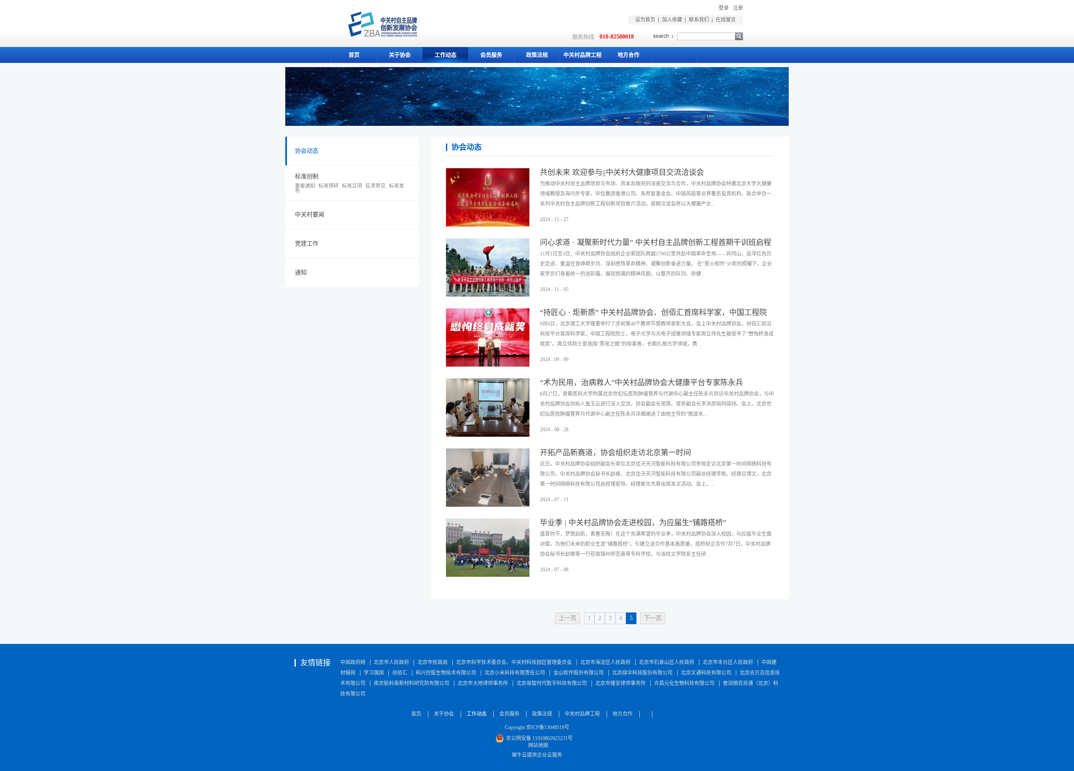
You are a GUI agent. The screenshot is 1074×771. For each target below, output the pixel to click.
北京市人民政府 (391, 662)
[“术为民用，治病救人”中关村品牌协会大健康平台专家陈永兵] (487, 383)
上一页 (567, 618)
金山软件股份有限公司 (578, 673)
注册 (738, 8)
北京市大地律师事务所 (483, 683)
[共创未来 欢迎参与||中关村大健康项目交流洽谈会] (487, 173)
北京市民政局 (432, 662)
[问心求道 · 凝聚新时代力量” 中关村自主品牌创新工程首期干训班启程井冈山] (487, 243)
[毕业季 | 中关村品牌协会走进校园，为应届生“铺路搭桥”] (487, 523)
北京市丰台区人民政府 (728, 662)
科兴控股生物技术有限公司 (446, 673)
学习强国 (374, 673)
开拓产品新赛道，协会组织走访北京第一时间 (615, 452)
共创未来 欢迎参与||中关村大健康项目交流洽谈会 (622, 172)
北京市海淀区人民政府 (605, 662)
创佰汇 (399, 673)
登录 (724, 8)
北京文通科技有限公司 (706, 673)
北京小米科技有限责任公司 (515, 673)
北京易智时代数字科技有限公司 (551, 683)
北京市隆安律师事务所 (620, 683)
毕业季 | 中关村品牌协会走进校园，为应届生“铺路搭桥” (633, 522)
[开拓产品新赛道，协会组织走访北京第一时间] (487, 453)
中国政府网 (352, 662)
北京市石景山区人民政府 (666, 662)
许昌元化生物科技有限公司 (684, 683)
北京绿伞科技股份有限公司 (642, 673)
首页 (354, 55)
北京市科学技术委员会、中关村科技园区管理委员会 (514, 662)
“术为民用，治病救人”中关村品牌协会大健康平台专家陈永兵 (641, 382)
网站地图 (537, 745)
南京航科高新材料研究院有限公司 (411, 683)
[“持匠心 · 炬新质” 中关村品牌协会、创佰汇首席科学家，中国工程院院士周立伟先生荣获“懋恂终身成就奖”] (487, 313)
